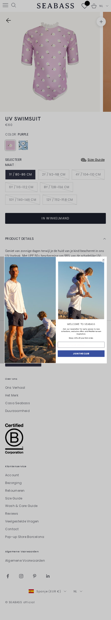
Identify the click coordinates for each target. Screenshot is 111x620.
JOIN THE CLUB (81, 353)
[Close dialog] (103, 260)
